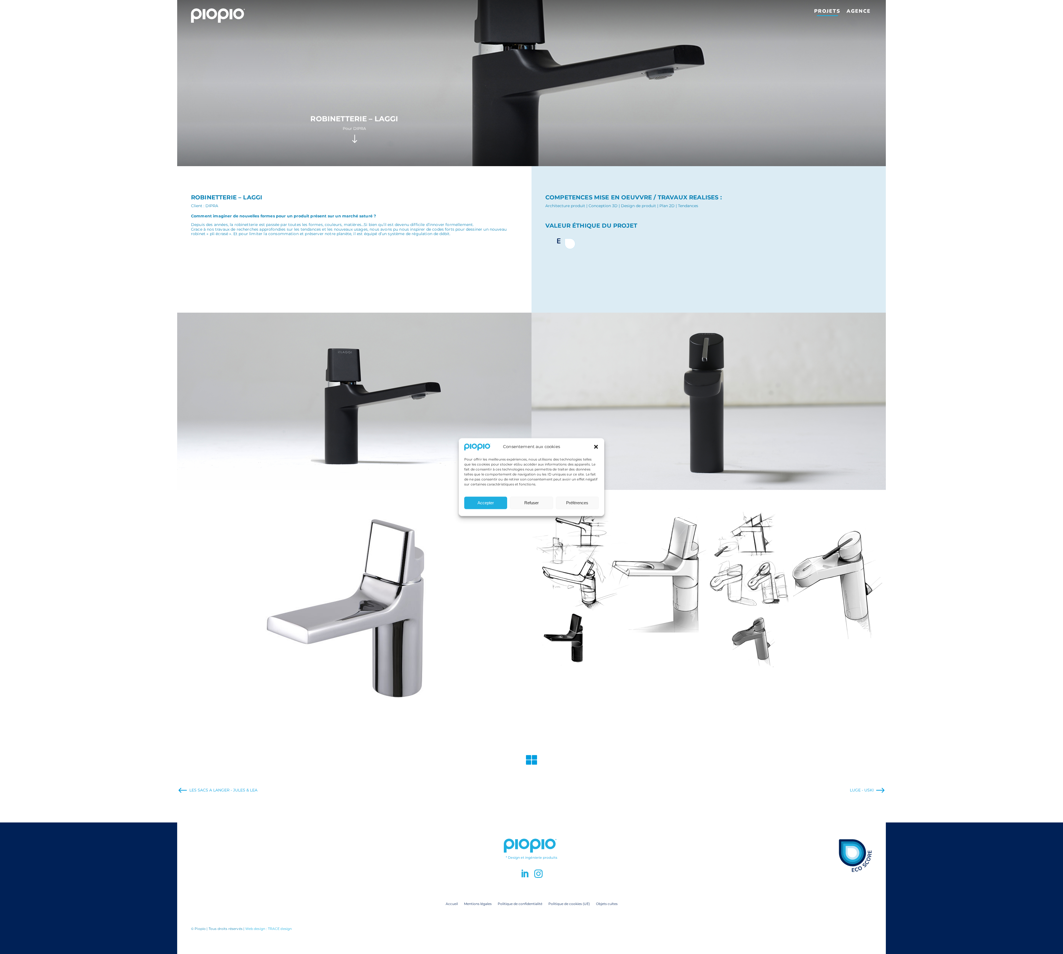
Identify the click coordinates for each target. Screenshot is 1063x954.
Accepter (486, 502)
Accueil (452, 904)
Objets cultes (607, 904)
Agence (859, 11)
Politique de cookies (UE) (569, 904)
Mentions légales (478, 904)
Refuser (531, 502)
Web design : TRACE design (268, 929)
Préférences (577, 502)
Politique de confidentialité (520, 904)
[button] (596, 447)
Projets (827, 11)
